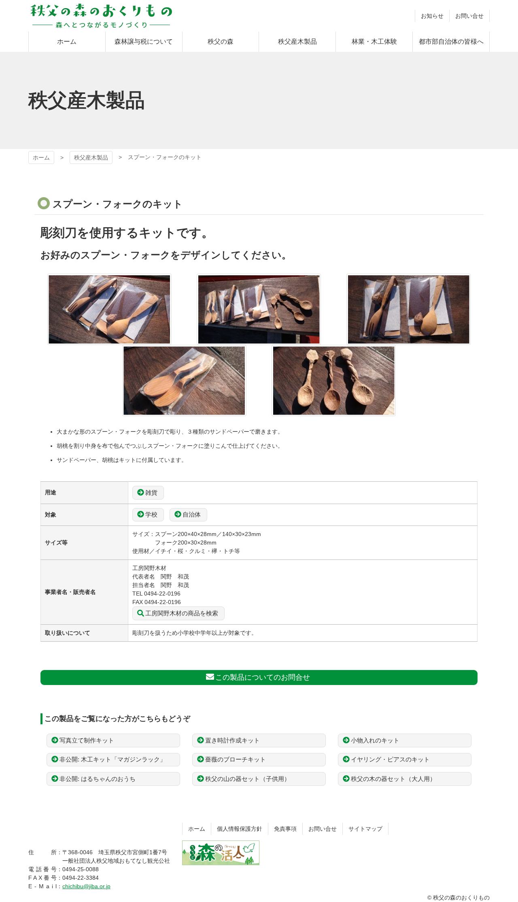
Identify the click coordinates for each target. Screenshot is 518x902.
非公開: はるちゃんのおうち (97, 778)
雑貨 (151, 492)
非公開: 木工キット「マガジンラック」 (112, 759)
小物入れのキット (375, 740)
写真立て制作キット (86, 740)
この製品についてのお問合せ (262, 677)
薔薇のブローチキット (235, 759)
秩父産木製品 (91, 157)
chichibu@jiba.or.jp (86, 886)
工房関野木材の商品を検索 (181, 613)
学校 (151, 514)
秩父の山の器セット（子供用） (247, 778)
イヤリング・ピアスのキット (390, 759)
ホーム (41, 157)
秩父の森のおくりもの (101, 16)
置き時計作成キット (232, 740)
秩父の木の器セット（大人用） (393, 778)
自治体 (192, 514)
